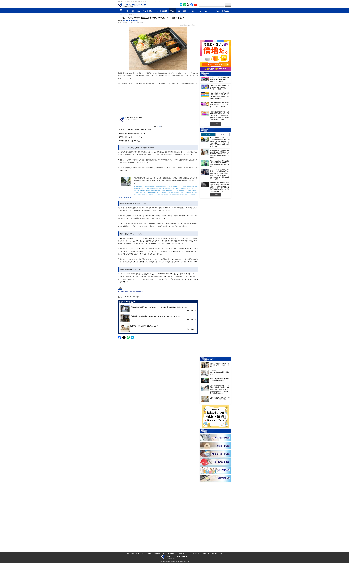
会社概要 (149, 553)
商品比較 (226, 11)
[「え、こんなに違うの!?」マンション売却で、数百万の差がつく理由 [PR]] (216, 402)
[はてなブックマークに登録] (132, 337)
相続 (133, 11)
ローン (157, 11)
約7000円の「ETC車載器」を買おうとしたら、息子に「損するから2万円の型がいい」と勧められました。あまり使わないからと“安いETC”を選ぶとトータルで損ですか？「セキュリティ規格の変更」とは (219, 187)
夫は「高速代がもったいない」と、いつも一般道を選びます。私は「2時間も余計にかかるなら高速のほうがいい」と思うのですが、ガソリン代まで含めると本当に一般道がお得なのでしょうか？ (219, 142)
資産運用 (164, 11)
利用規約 (157, 553)
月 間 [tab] (222, 134)
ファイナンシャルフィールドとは (133, 553)
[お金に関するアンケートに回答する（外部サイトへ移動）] (215, 416)
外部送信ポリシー (184, 553)
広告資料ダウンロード (218, 553)
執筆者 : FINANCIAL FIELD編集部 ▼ (135, 117)
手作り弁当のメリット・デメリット (131, 137)
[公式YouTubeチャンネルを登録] (195, 5)
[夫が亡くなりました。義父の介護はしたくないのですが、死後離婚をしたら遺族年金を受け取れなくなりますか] (205, 163)
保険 (150, 11)
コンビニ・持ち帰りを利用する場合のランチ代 (135, 129)
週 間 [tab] (208, 134)
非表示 (159, 126)
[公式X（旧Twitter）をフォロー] (188, 5)
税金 (138, 11)
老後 (179, 11)
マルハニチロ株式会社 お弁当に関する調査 (130, 291)
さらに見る (215, 123)
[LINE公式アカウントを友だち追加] (184, 5)
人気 (121, 11)
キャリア (191, 11)
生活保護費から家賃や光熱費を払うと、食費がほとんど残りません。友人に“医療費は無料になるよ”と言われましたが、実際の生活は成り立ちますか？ (219, 154)
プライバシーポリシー (169, 553)
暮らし (172, 11)
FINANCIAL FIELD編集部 (130, 20)
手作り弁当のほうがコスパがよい (130, 140)
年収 (127, 11)
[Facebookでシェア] (119, 337)
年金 (144, 11)
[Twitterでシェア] (124, 337)
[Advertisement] (158, 101)
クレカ (199, 11)
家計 (184, 11)
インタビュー (217, 11)
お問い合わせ (195, 553)
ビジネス (207, 11)
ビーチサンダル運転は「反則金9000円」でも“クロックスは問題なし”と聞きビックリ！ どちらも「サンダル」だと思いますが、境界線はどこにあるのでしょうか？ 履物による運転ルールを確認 (219, 174)
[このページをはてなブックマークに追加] (181, 5)
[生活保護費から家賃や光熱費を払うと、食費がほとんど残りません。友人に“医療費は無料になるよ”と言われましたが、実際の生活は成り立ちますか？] (205, 152)
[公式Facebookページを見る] (192, 5)
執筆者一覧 (206, 553)
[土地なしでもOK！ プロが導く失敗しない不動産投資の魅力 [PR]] (216, 382)
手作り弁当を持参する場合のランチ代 (132, 133)
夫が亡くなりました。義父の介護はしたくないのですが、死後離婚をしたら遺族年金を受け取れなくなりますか (219, 163)
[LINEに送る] (128, 337)
